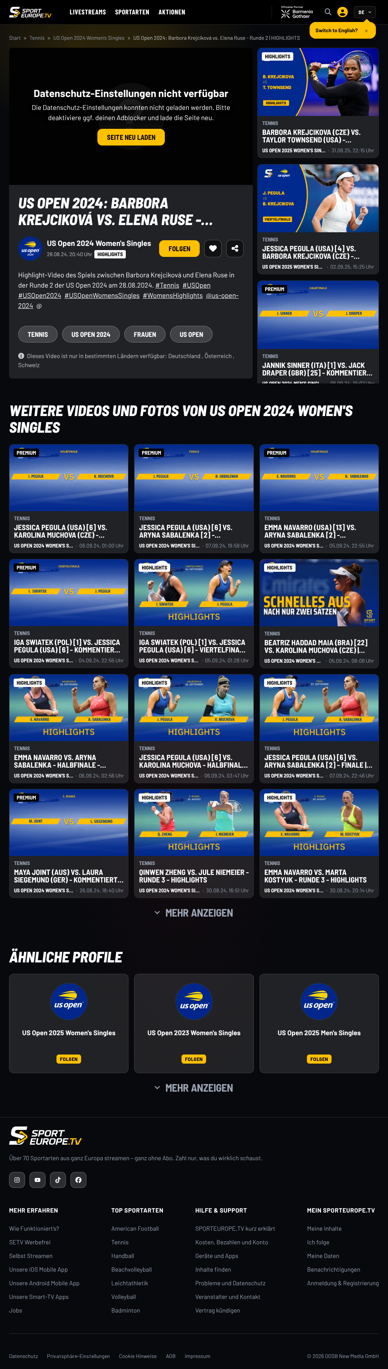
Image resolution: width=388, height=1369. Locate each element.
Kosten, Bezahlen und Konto (231, 1242)
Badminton (125, 1310)
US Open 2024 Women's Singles (89, 37)
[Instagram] (17, 1180)
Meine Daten (323, 1255)
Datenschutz (23, 1356)
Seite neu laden (131, 137)
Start (15, 37)
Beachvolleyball (131, 1269)
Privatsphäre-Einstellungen (78, 1356)
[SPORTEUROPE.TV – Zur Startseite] (30, 12)
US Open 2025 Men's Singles (319, 1033)
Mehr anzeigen (199, 912)
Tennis (37, 37)
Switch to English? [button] (337, 29)
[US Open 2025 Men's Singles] (319, 1001)
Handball (122, 1255)
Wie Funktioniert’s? (34, 1228)
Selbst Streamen (31, 1255)
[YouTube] (37, 1180)
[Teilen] (235, 248)
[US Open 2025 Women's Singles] (69, 1001)
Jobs (15, 1310)
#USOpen (196, 285)
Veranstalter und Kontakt (227, 1296)
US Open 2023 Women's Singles (194, 1033)
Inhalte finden (213, 1269)
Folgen (179, 248)
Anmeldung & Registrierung (343, 1283)
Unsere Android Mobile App (44, 1283)
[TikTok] (58, 1180)
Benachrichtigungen (333, 1269)
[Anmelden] (342, 12)
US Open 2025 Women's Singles (69, 1033)
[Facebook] (78, 1180)
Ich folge (318, 1242)
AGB (171, 1356)
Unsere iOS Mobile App (38, 1269)
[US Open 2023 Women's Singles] (194, 1001)
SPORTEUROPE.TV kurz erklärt (235, 1228)
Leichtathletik (129, 1283)
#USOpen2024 (39, 295)
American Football (135, 1228)
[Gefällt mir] (213, 248)
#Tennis (167, 285)
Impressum (197, 1356)
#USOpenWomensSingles (101, 295)
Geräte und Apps (216, 1255)
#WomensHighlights (173, 295)
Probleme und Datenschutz (230, 1283)
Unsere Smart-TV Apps (39, 1296)
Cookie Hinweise (138, 1356)
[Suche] (328, 12)
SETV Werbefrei (29, 1242)
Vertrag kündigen (217, 1310)
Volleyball (123, 1296)
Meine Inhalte (324, 1228)
